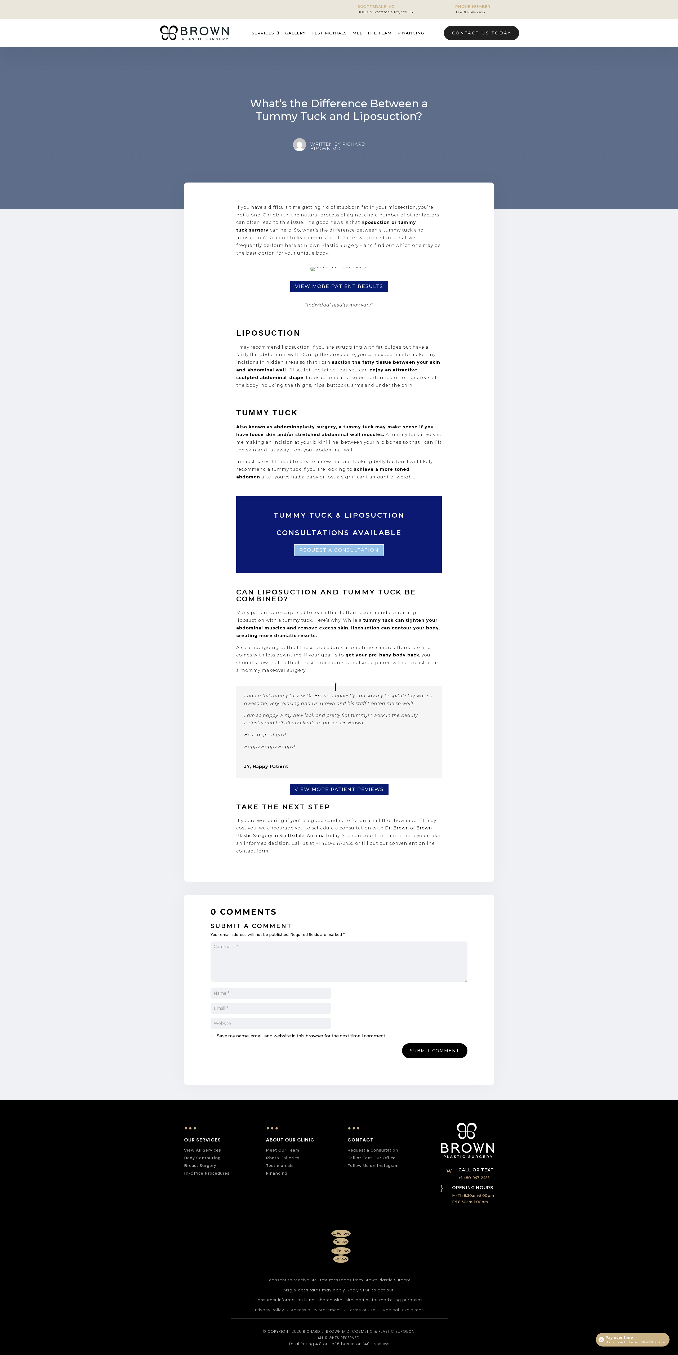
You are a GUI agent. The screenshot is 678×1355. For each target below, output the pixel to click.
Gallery (295, 32)
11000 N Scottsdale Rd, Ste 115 (385, 12)
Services (263, 32)
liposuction (376, 222)
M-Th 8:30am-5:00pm (473, 1195)
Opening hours (472, 1187)
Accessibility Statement (316, 1310)
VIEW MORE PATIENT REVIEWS (339, 789)
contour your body (415, 627)
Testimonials (329, 32)
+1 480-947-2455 (470, 12)
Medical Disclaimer (402, 1310)
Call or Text (476, 1169)
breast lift (421, 662)
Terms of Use (362, 1310)
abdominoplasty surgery (305, 426)
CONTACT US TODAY (481, 32)
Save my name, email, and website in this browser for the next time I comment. (301, 1035)
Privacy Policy (269, 1310)
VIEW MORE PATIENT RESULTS (339, 286)
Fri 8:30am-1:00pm (470, 1201)
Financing (411, 32)
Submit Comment (435, 1050)
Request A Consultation (339, 550)
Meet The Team (372, 32)
